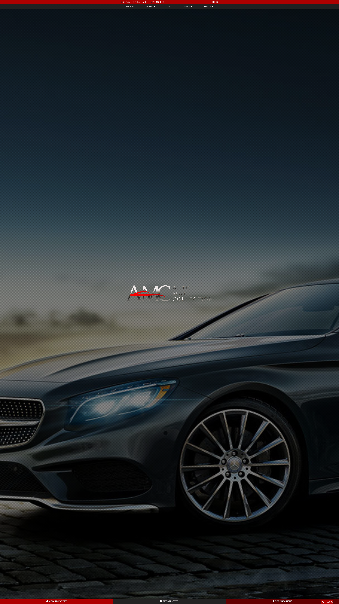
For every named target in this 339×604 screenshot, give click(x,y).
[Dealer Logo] (169, 293)
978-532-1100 (158, 2)
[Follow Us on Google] (217, 2)
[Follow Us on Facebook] (213, 2)
